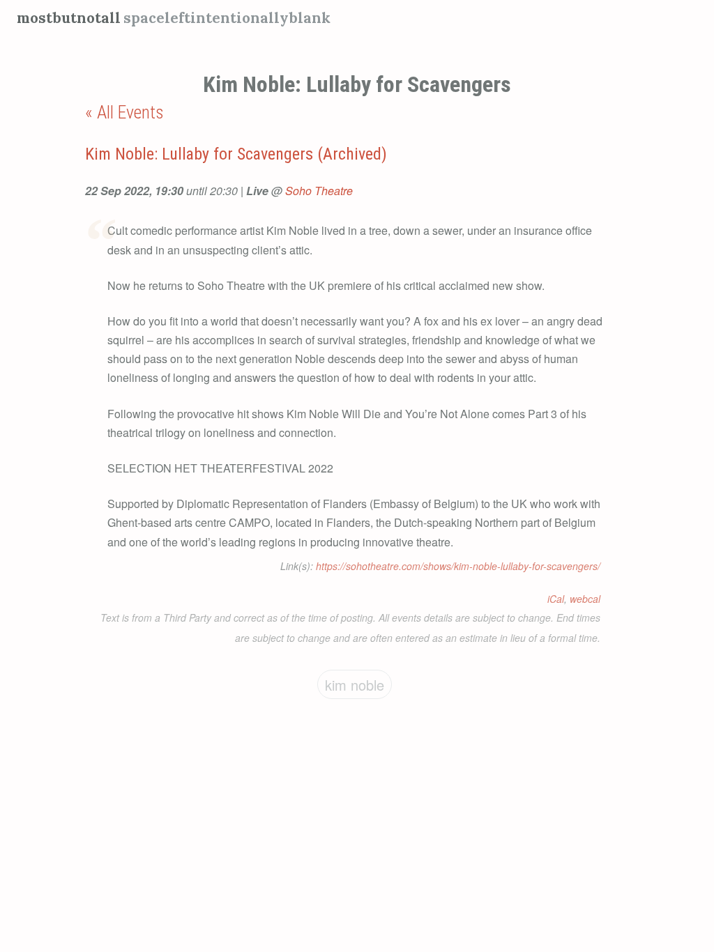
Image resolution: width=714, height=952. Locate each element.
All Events (130, 112)
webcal (585, 599)
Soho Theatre (319, 191)
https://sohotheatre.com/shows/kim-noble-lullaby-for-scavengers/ (458, 566)
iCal (555, 599)
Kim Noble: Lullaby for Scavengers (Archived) (236, 154)
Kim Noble (354, 685)
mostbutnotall (69, 17)
